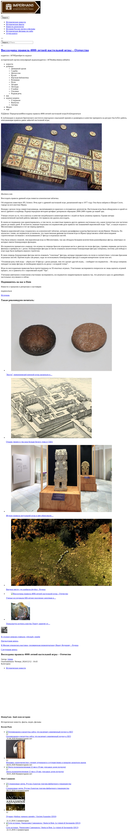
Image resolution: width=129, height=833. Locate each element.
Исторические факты (15, 24)
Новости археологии (15, 27)
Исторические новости (16, 22)
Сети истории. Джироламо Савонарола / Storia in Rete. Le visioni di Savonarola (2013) (42, 827)
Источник (5, 295)
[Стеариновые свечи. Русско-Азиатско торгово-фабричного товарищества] (38, 784)
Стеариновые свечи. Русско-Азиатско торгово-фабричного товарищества (37, 788)
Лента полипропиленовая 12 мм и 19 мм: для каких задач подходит (35, 771)
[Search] (2, 45)
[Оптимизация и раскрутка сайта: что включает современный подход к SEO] (67, 732)
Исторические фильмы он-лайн (19, 31)
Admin (10, 659)
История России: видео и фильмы (20, 29)
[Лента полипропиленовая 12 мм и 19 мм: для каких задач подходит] (67, 767)
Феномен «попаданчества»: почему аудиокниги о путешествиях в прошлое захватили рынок (46, 762)
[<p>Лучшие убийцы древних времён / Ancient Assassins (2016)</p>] (15, 810)
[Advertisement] (64, 693)
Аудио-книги (11, 33)
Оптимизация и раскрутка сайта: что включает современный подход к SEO (38, 736)
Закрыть (5, 18)
